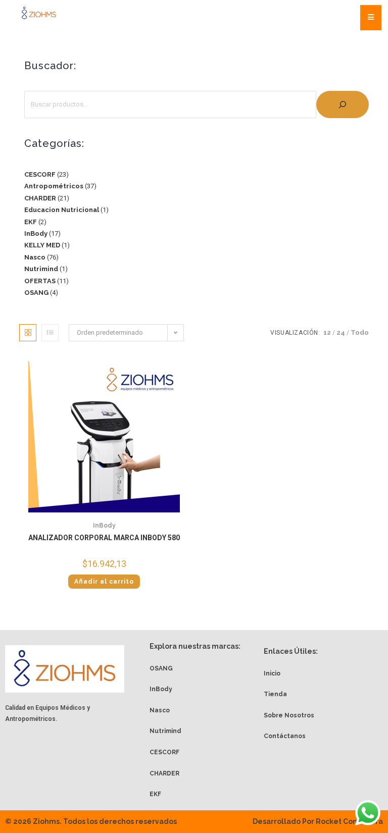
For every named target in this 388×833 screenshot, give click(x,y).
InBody (104, 525)
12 (327, 332)
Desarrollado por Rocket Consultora (318, 821)
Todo (360, 332)
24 (340, 332)
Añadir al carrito (104, 581)
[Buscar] (342, 104)
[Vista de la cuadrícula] (27, 332)
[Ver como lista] (50, 332)
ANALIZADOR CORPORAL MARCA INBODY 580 (104, 538)
